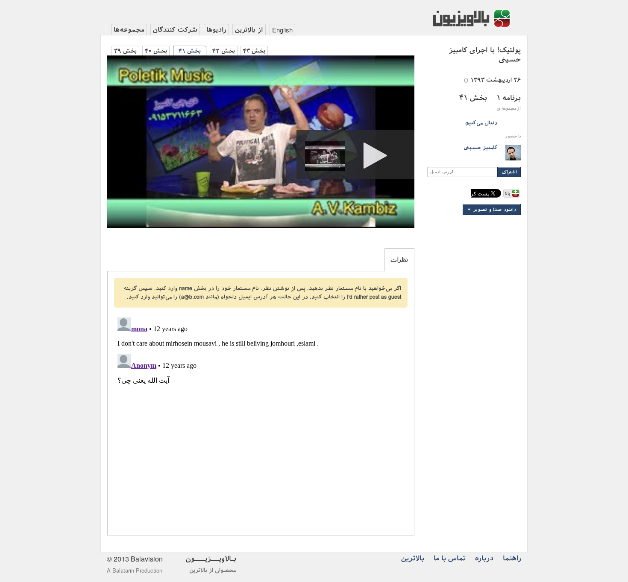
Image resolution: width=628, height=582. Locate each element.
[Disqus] (261, 420)
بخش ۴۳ (254, 51)
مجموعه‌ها (129, 30)
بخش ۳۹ (125, 51)
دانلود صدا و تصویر (494, 209)
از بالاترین (249, 30)
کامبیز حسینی (480, 148)
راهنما (512, 558)
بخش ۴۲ (223, 51)
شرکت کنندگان (175, 30)
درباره (484, 558)
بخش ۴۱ (190, 51)
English (282, 29)
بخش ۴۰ (156, 51)
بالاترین (412, 558)
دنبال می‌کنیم (481, 123)
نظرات (399, 259)
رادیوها (216, 30)
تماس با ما (450, 558)
